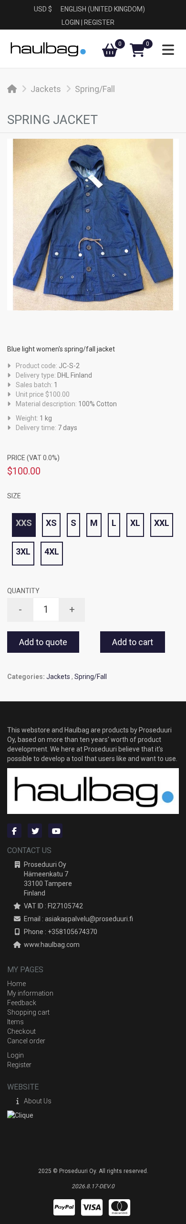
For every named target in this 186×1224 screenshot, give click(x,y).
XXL (161, 523)
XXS (24, 523)
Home (16, 983)
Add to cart (132, 642)
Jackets (46, 89)
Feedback (21, 1003)
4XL (51, 551)
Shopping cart (28, 1012)
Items (15, 1022)
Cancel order (26, 1041)
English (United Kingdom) (103, 9)
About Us (38, 1101)
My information (30, 993)
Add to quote (43, 642)
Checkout (21, 1031)
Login (71, 22)
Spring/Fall (95, 89)
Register (99, 22)
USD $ (43, 9)
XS (51, 523)
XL (135, 523)
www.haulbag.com (52, 944)
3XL (23, 551)
